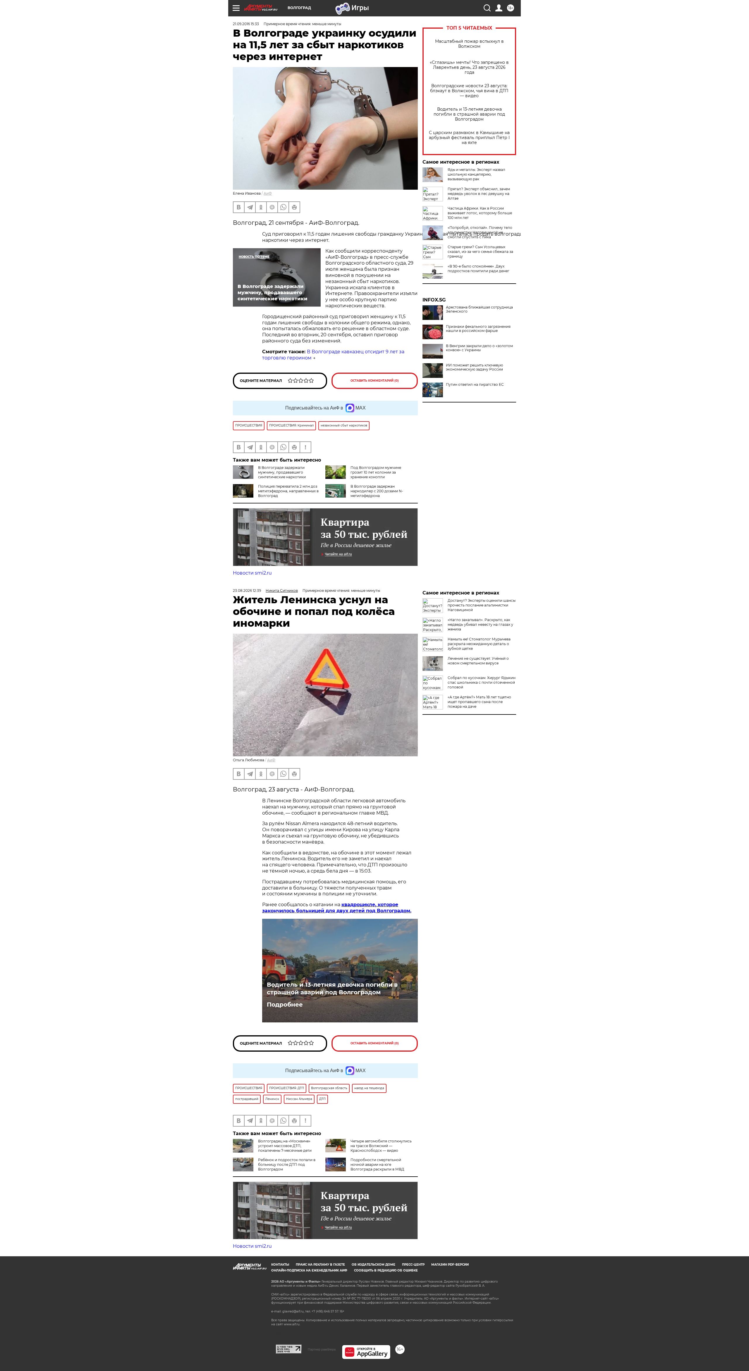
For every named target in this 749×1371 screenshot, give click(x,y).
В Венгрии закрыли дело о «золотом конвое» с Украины (479, 348)
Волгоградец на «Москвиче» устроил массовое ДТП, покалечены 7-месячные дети (285, 1146)
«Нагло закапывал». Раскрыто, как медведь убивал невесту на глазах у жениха (480, 624)
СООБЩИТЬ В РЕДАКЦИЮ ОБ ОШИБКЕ (386, 1270)
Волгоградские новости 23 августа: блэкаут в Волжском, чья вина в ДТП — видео (469, 90)
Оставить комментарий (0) (375, 381)
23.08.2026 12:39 (247, 590)
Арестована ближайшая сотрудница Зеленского (479, 309)
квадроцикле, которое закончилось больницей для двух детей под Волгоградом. (336, 908)
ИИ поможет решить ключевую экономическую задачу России (474, 367)
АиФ (268, 193)
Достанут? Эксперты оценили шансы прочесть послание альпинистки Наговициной (482, 605)
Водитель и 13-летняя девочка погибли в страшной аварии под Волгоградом (469, 114)
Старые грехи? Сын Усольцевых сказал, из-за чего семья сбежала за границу (480, 251)
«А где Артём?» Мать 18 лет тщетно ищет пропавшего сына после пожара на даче (479, 702)
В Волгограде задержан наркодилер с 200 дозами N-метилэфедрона (377, 491)
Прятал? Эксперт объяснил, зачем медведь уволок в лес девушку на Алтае (479, 193)
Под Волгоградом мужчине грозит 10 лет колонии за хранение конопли (376, 472)
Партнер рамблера (322, 1349)
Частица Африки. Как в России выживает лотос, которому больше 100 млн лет (480, 213)
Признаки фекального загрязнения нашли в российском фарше (478, 329)
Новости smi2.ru (252, 573)
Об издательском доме (373, 1265)
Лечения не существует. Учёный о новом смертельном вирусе (478, 660)
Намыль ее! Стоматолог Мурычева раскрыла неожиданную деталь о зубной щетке (479, 644)
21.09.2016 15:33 (246, 24)
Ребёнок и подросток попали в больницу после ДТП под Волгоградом (286, 1164)
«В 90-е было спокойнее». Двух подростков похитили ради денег (478, 268)
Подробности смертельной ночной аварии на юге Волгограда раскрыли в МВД (377, 1164)
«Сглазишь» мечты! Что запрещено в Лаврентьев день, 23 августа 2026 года (469, 67)
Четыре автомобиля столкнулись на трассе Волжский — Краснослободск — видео (381, 1146)
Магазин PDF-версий (450, 1265)
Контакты (280, 1265)
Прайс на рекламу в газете (320, 1265)
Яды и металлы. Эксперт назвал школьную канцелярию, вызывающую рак (476, 174)
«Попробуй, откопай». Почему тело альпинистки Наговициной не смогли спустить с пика (480, 232)
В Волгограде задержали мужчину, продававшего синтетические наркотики (282, 472)
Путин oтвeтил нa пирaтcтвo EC (475, 385)
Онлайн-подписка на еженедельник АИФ (309, 1270)
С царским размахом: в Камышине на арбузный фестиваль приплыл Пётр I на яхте (469, 137)
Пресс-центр (413, 1265)
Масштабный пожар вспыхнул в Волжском (469, 44)
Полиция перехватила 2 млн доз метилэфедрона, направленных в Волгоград (288, 491)
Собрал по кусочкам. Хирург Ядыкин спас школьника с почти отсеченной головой (482, 682)
